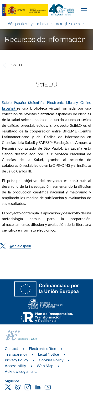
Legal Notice (48, 354)
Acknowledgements (21, 371)
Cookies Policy (51, 360)
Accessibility (15, 365)
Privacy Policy (16, 360)
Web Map (45, 365)
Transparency (16, 354)
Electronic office (42, 348)
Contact (11, 348)
